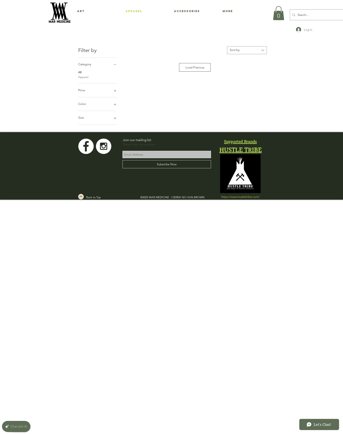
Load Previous (195, 67)
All (79, 72)
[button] (278, 13)
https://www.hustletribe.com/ (240, 197)
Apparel (83, 77)
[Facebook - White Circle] (86, 146)
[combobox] (247, 50)
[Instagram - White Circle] (103, 146)
